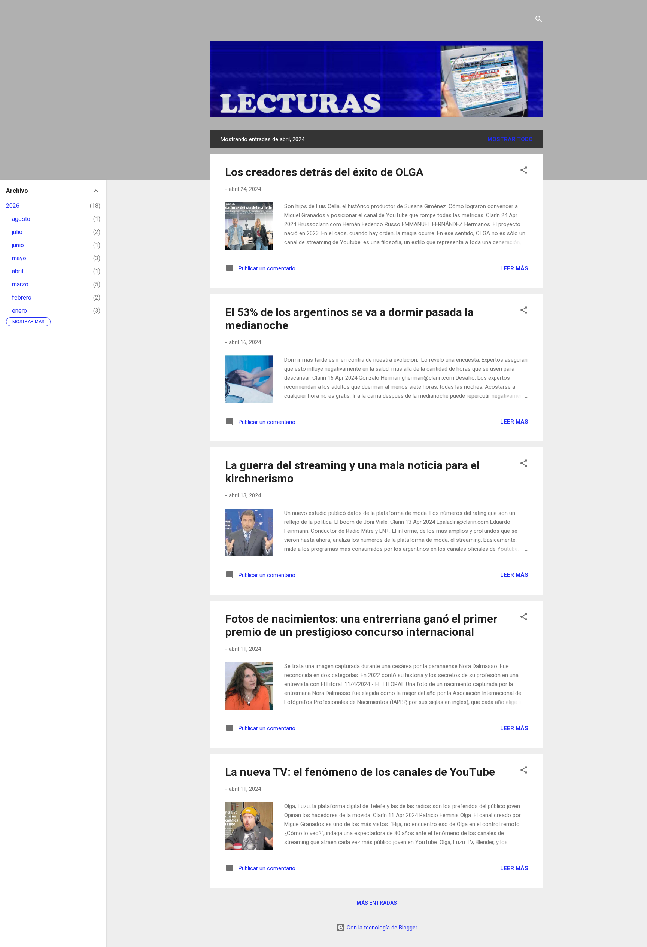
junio (18, 245)
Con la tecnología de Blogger (381, 927)
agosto (21, 218)
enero (19, 310)
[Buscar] (538, 20)
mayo (19, 258)
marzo (20, 284)
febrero (21, 297)
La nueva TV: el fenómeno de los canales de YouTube (360, 771)
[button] (523, 171)
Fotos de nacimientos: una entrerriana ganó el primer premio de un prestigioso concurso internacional (361, 625)
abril (17, 271)
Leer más (514, 268)
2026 (12, 205)
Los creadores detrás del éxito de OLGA (324, 172)
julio (17, 232)
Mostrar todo (510, 139)
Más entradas (376, 903)
